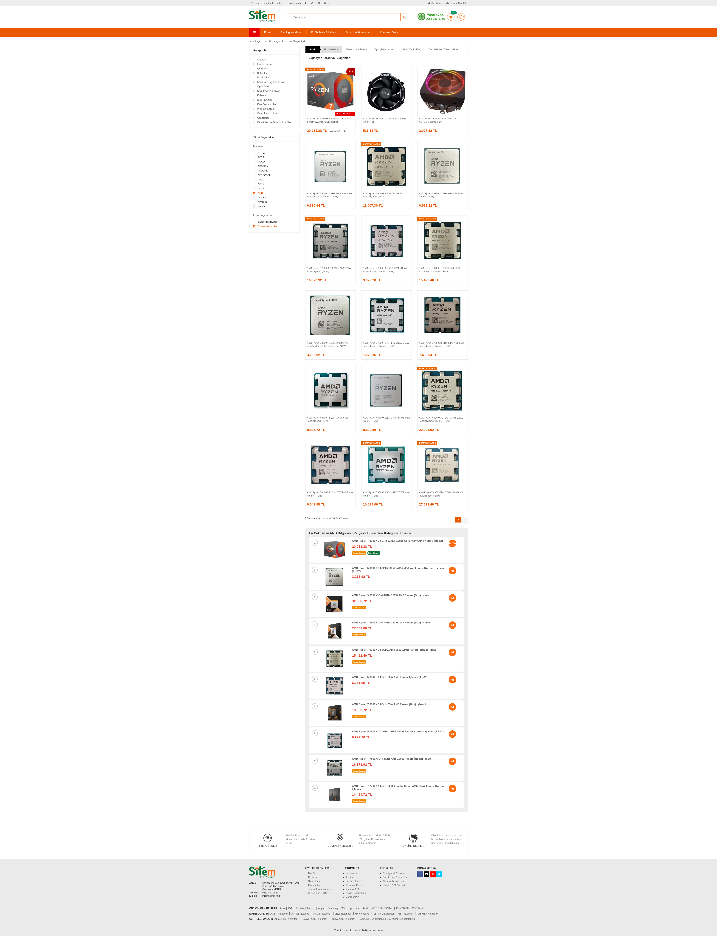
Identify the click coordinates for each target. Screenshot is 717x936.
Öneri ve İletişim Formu (394, 881)
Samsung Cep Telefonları (372, 919)
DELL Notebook (343, 913)
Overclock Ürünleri (267, 113)
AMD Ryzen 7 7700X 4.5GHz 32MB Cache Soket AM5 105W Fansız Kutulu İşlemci (398, 787)
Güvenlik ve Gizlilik (318, 893)
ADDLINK (263, 171)
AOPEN (262, 197)
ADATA (261, 162)
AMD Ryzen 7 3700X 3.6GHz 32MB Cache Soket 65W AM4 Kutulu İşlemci (397, 540)
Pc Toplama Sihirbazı (323, 32)
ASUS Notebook (323, 913)
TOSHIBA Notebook (427, 913)
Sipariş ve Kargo (354, 885)
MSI (343, 908)
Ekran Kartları (264, 64)
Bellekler (261, 72)
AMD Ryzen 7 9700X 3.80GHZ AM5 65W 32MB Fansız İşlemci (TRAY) (394, 649)
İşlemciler (262, 68)
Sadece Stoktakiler (267, 226)
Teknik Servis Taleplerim (320, 889)
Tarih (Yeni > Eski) (412, 49)
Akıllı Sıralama (331, 49)
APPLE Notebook (300, 913)
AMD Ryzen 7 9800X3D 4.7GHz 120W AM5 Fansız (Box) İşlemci (391, 622)
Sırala (312, 49)
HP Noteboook (362, 913)
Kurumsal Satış (389, 32)
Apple (321, 908)
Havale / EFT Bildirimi (394, 885)
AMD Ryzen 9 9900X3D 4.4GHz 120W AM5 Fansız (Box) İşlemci (391, 595)
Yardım (255, 3)
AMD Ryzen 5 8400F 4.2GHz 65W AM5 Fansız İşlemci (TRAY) (390, 677)
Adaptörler (262, 117)
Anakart (261, 59)
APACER (262, 202)
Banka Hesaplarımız (356, 893)
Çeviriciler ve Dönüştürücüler (273, 122)
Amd (365, 908)
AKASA (261, 189)
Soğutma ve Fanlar (268, 90)
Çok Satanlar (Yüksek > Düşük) (444, 49)
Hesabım (312, 877)
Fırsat (267, 32)
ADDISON (263, 166)
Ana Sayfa (255, 41)
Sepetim (450, 17)
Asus (282, 908)
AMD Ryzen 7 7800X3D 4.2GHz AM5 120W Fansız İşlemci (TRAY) (392, 758)
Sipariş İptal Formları (393, 873)
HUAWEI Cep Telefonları (314, 919)
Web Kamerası (265, 108)
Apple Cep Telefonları (286, 919)
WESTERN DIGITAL (382, 908)
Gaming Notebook (291, 32)
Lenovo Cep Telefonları (343, 919)
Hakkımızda (294, 3)
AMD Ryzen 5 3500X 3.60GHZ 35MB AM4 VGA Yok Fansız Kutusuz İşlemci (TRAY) (398, 569)
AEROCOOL (264, 175)
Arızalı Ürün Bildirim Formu (396, 877)
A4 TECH (262, 153)
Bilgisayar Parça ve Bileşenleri (287, 41)
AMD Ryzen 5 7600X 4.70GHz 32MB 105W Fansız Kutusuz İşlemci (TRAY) (398, 731)
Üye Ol (311, 873)
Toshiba (300, 908)
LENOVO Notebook (384, 913)
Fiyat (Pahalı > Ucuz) (384, 49)
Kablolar (261, 95)
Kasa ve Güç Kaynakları (270, 81)
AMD (260, 193)
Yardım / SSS (352, 889)
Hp (350, 908)
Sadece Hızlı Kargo (267, 222)
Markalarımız (352, 897)
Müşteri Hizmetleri (273, 3)
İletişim (349, 877)
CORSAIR (417, 908)
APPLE (261, 206)
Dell (290, 908)
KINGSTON (402, 908)
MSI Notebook (406, 913)
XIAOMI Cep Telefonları (402, 919)
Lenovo (311, 908)
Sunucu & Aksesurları (358, 32)
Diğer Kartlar (264, 99)
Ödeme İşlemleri (354, 881)
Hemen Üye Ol (457, 3)
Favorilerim (461, 17)
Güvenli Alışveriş (340, 845)
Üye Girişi (436, 3)
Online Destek (413, 845)
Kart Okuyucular (266, 104)
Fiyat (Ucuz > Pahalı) (356, 49)
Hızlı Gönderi (267, 845)
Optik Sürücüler (265, 86)
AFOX (261, 180)
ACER (261, 157)
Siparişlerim (314, 881)
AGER (261, 184)
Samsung (333, 908)
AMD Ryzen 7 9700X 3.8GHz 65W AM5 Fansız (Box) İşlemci (389, 704)
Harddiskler (263, 77)
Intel (357, 908)
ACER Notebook (279, 913)
